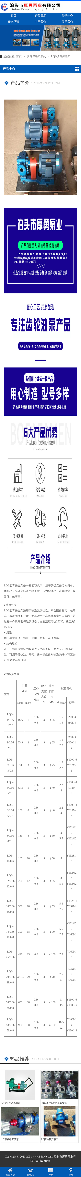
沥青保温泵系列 (37, 56)
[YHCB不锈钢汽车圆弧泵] (59, 1085)
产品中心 (9, 68)
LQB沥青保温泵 (60, 56)
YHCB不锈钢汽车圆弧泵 (54, 1102)
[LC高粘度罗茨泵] (59, 1121)
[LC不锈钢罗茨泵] (20, 1121)
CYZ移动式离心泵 (11, 1102)
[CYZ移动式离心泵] (20, 1085)
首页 (19, 56)
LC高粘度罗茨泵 (49, 1139)
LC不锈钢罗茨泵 (10, 1139)
